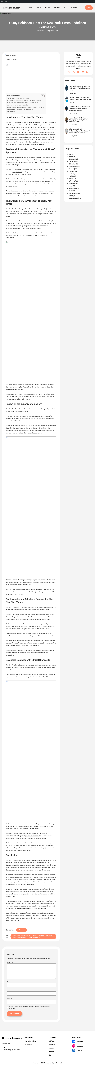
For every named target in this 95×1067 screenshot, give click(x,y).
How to (71, 178)
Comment (10, 962)
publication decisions (32, 836)
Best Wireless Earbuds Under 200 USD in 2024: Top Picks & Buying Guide (79, 88)
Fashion (71, 169)
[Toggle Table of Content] (42, 95)
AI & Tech (51, 1041)
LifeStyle (51, 1051)
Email (9, 990)
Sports (71, 191)
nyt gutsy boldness (34, 937)
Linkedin (79, 1050)
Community (72, 161)
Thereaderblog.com (11, 8)
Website (9, 998)
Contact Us (28, 1044)
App (70, 154)
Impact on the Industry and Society (18, 105)
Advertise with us (30, 1041)
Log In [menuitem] (5, 1)
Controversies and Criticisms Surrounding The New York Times (26, 107)
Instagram (80, 1046)
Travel (71, 196)
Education (72, 164)
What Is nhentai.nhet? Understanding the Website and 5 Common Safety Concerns (79, 131)
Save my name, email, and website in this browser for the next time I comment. (30, 1007)
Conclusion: (11, 111)
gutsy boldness (17, 172)
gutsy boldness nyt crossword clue (43, 935)
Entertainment (73, 166)
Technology (72, 193)
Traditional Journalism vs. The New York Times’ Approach (24, 100)
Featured (21, 930)
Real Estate (72, 188)
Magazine (52, 1044)
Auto (70, 157)
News (70, 186)
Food (70, 174)
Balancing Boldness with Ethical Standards (20, 109)
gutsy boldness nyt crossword (22, 935)
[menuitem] (1, 1)
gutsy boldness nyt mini (20, 937)
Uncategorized (73, 198)
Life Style (72, 181)
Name (9, 982)
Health (71, 176)
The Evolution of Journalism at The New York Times (23, 103)
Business (72, 159)
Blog (50, 1055)
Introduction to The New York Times (18, 98)
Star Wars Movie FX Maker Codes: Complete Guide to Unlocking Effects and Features (79, 108)
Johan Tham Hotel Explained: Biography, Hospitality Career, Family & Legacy (78, 120)
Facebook (80, 1041)
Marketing (72, 183)
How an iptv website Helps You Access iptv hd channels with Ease (80, 98)
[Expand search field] (89, 7)
